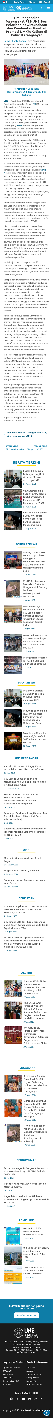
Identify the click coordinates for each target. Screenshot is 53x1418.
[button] (42, 8)
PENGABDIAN (26, 1068)
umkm (22, 436)
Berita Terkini (19, 2)
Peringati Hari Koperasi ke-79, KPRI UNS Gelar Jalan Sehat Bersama (35, 660)
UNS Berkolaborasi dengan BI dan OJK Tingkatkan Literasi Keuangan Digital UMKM (34, 616)
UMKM (19, 125)
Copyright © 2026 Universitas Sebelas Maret (26, 1410)
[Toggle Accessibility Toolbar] (47, 1413)
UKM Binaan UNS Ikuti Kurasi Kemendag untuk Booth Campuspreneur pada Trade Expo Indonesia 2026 (26, 925)
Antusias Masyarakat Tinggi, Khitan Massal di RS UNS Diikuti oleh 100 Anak (24, 768)
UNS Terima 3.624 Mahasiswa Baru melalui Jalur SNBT (33, 1231)
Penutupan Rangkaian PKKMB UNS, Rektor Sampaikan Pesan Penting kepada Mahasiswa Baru (35, 518)
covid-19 (12, 432)
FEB (34, 104)
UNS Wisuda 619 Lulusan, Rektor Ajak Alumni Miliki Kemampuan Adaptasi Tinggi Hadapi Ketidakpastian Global (36, 1035)
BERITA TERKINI (26, 462)
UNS (6, 100)
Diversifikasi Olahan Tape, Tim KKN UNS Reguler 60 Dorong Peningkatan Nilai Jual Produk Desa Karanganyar (35, 1084)
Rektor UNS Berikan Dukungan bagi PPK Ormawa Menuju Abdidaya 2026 (33, 476)
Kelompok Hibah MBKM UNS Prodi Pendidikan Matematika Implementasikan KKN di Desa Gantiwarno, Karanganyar (21, 799)
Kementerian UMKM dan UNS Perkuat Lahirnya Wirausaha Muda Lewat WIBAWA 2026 (35, 641)
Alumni (32, 2)
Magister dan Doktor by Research (22, 870)
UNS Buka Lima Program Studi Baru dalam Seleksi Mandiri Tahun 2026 (36, 1253)
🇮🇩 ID (5, 2)
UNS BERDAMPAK (26, 758)
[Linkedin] (29, 1399)
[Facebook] (11, 1399)
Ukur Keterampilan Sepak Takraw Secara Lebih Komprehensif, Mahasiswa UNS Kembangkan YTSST (34, 497)
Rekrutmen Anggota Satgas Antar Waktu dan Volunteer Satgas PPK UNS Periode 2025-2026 (26, 1171)
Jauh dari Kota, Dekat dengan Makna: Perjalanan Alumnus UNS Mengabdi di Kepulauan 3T (35, 987)
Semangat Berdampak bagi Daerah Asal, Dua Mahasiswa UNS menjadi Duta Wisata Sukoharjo (26, 816)
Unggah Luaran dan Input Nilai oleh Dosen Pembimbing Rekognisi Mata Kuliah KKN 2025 (26, 1199)
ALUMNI (26, 973)
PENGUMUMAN (27, 1160)
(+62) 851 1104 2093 (28, 1352)
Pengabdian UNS (37, 432)
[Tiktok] (35, 1399)
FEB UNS (22, 432)
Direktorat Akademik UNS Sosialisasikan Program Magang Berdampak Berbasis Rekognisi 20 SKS (25, 831)
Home (7, 41)
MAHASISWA (26, 682)
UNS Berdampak (31, 92)
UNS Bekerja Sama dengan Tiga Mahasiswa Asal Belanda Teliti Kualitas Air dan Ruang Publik (25, 781)
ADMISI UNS (27, 1220)
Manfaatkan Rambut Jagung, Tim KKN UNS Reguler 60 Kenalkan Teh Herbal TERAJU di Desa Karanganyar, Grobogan (35, 1108)
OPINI (26, 850)
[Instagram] (42, 1399)
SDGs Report (44, 2)
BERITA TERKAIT (26, 544)
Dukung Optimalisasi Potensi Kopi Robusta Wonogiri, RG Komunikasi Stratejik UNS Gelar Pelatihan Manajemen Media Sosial (34, 561)
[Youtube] (23, 1399)
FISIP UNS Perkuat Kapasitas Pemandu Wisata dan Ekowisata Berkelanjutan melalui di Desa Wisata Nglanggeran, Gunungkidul (24, 942)
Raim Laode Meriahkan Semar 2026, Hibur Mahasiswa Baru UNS (35, 738)
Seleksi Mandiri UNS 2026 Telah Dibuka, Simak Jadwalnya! (33, 1270)
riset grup (12, 436)
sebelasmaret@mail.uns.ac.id (26, 1347)
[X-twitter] (17, 1399)
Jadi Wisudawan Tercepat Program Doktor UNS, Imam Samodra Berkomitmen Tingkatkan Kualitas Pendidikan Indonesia (36, 1010)
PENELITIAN (26, 898)
